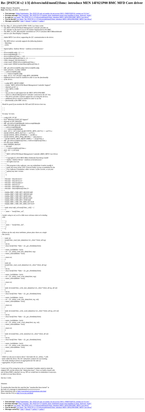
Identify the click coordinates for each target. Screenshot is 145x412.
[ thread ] (28, 21)
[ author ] (41, 21)
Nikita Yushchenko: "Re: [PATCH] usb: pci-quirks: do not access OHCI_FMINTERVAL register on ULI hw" (53, 13)
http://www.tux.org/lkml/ (25, 393)
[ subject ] (34, 21)
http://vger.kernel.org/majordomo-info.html (32, 391)
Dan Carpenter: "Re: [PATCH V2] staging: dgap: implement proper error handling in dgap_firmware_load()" (55, 15)
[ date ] (22, 21)
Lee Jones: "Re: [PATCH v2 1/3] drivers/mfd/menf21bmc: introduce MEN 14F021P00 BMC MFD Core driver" (51, 17)
